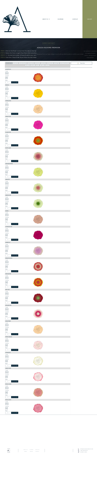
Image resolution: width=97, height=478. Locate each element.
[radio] (6, 73)
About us (26, 449)
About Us (46, 19)
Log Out (89, 19)
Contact (75, 19)
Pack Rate (7, 75)
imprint (31, 451)
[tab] (9, 63)
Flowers (61, 19)
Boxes (6, 80)
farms (25, 451)
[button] (81, 63)
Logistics (37, 449)
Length (6, 71)
